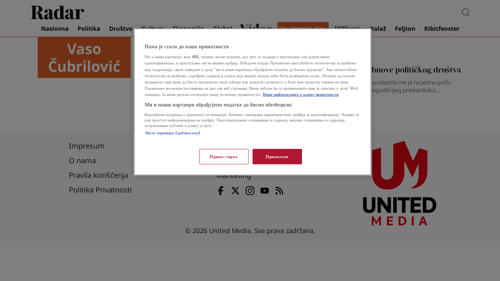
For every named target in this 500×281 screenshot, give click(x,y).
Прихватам (277, 156)
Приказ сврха (224, 156)
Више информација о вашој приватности (301, 94)
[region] (253, 102)
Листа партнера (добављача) (172, 132)
